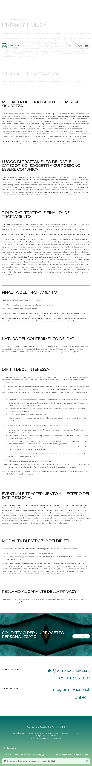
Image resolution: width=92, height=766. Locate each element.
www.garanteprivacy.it (12, 602)
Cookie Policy (53, 761)
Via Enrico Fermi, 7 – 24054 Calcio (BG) (28, 733)
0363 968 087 (53, 733)
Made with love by (34, 755)
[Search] (70, 46)
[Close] (87, 761)
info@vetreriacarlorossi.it (46, 736)
